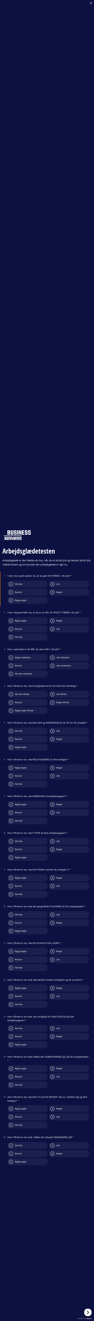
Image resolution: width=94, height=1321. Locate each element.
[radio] (27, 584)
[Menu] (91, 3)
